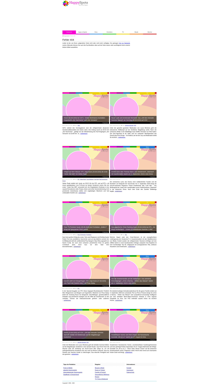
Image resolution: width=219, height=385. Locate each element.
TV (123, 32)
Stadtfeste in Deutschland (71, 374)
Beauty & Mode (99, 368)
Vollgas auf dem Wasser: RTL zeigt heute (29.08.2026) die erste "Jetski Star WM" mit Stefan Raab (85, 173)
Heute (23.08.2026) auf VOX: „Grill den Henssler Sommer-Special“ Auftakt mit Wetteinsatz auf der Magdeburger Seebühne (84, 335)
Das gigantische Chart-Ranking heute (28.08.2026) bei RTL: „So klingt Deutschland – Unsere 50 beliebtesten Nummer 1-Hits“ (133, 228)
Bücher (150, 32)
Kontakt (129, 368)
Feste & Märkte (67, 368)
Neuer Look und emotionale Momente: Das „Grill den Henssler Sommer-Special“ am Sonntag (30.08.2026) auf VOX (132, 119)
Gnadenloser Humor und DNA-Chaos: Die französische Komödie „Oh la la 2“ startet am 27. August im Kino (130, 336)
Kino (96, 32)
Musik (136, 32)
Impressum (130, 370)
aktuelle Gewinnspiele (70, 370)
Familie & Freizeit (100, 372)
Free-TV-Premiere (82, 234)
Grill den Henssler (129, 125)
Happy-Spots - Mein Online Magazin (75, 3)
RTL (79, 179)
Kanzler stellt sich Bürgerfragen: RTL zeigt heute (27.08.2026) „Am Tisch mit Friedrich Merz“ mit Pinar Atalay (85, 282)
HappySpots (66, 36)
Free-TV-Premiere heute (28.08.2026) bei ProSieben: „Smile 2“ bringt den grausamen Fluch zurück (85, 228)
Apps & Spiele (82, 32)
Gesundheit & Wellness (102, 374)
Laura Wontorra (90, 179)
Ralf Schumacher (103, 179)
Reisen (97, 377)
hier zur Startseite (124, 43)
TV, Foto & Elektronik (101, 379)
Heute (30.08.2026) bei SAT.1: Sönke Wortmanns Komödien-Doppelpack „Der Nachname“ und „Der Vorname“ (84, 119)
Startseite (69, 32)
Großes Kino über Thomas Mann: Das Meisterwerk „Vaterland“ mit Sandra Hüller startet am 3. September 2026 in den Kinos (132, 173)
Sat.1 (79, 125)
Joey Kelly (96, 179)
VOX (135, 125)
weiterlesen (83, 133)
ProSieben (88, 234)
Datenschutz (130, 372)
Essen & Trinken (100, 370)
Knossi (64, 181)
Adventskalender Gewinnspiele (72, 372)
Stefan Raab (83, 179)
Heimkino (109, 32)
